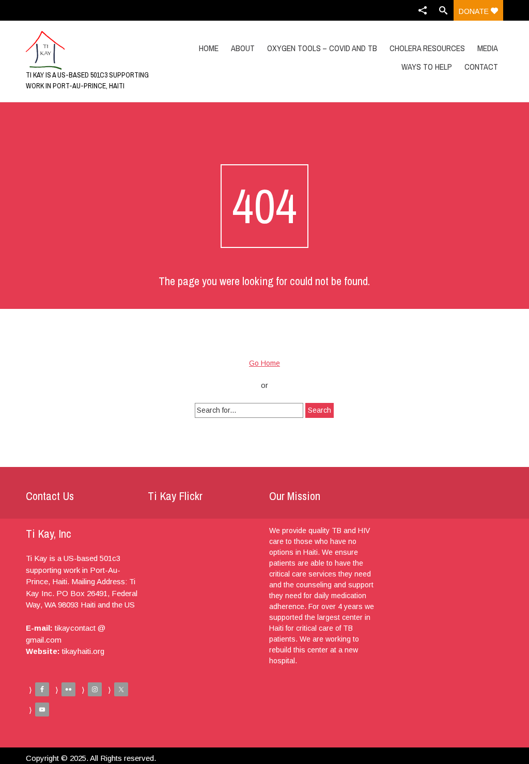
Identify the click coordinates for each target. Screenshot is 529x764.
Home (209, 48)
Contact (481, 66)
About (243, 48)
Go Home (264, 363)
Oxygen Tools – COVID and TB (322, 48)
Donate (475, 11)
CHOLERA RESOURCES (427, 48)
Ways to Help (426, 66)
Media (487, 48)
